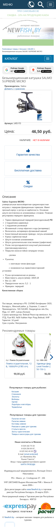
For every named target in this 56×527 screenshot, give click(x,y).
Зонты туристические (21, 432)
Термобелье (17, 407)
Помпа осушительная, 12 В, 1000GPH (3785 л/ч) (19, 365)
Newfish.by (9, 517)
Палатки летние (18, 419)
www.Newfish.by (34, 489)
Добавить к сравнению (14, 89)
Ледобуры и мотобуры (21, 404)
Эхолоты (15, 397)
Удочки (14, 402)
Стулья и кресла (19, 429)
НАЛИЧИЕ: (25, 140)
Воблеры (15, 399)
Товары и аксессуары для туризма (26, 434)
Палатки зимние (19, 421)
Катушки (15, 392)
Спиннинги (16, 394)
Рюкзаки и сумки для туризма (24, 427)
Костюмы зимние (19, 424)
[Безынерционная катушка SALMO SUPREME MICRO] (28, 106)
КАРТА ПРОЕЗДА (28, 464)
